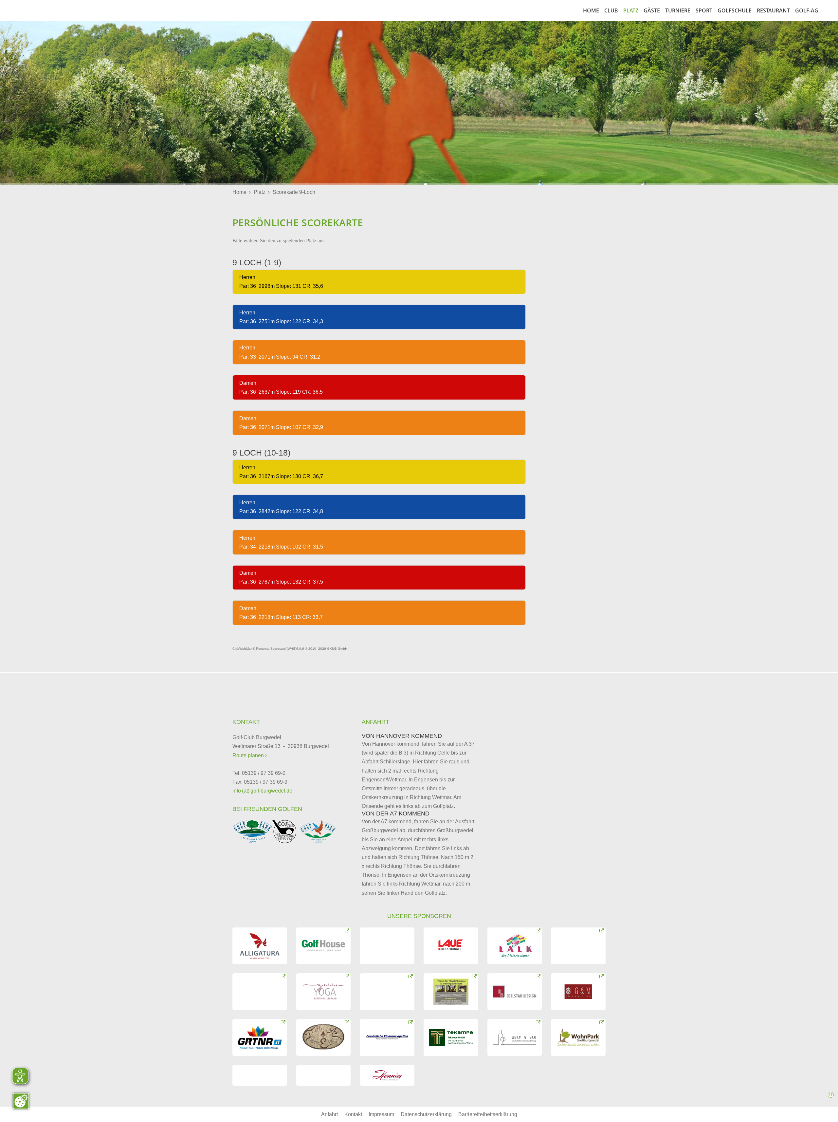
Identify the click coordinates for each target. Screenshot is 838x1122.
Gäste (652, 10)
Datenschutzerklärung (426, 1114)
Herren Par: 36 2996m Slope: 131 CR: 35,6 (280, 281)
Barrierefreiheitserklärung (487, 1114)
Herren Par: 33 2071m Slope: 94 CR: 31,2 (279, 352)
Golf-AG (806, 10)
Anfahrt (329, 1114)
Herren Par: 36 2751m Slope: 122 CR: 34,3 (280, 317)
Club (611, 10)
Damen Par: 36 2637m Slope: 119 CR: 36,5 (280, 387)
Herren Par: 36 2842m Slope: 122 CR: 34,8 (280, 507)
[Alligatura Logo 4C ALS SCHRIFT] (260, 946)
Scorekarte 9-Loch (294, 192)
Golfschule (735, 10)
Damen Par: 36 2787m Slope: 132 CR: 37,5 (280, 577)
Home (591, 10)
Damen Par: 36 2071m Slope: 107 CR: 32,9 (280, 423)
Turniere (677, 10)
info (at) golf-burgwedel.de (262, 791)
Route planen (248, 755)
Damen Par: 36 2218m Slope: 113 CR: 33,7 (280, 613)
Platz (630, 10)
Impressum (381, 1114)
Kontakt (353, 1114)
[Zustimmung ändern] (21, 1101)
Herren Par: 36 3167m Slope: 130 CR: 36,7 (280, 472)
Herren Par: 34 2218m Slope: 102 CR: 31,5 (280, 542)
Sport (704, 10)
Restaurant (773, 10)
